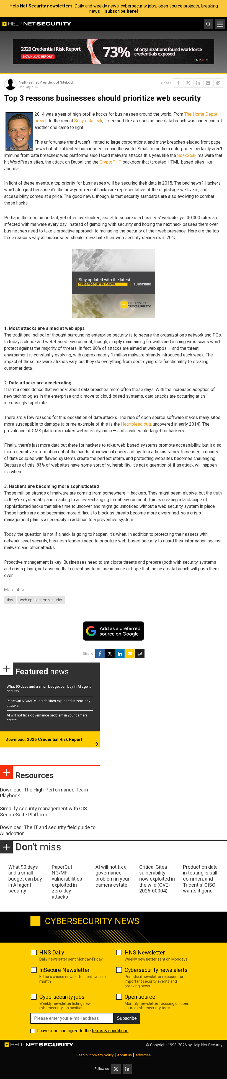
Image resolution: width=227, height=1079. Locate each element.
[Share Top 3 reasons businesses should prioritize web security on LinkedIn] (198, 83)
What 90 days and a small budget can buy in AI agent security (25, 879)
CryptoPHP (111, 162)
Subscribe (127, 1018)
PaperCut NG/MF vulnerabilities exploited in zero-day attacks (67, 882)
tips (10, 600)
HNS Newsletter (145, 952)
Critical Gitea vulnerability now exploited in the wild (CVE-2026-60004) (157, 879)
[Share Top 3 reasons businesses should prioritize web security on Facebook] (178, 83)
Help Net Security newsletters (41, 6)
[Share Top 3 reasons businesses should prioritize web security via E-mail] (208, 83)
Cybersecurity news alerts (156, 970)
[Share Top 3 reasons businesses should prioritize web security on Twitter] (188, 83)
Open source (140, 996)
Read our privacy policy (95, 1055)
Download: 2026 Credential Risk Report (44, 739)
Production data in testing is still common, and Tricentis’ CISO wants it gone (200, 879)
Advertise (143, 1055)
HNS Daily (51, 952)
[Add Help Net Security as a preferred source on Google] (218, 83)
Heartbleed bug (136, 424)
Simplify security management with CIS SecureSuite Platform (43, 811)
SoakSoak (187, 155)
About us (124, 1055)
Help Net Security (208, 1045)
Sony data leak (88, 120)
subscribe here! (121, 11)
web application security (41, 600)
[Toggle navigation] (220, 24)
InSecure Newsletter (64, 970)
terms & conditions (110, 1030)
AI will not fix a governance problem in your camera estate (113, 876)
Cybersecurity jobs (61, 996)
